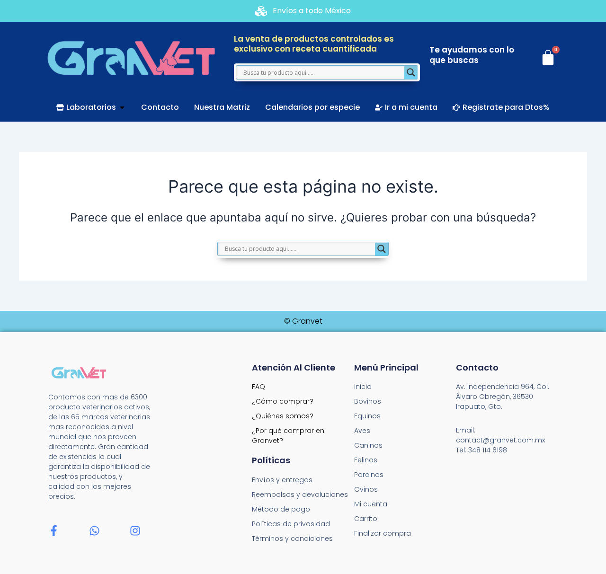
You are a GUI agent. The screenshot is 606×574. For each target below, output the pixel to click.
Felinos (365, 460)
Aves (362, 430)
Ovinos (366, 489)
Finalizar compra (382, 533)
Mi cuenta (370, 504)
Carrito (365, 518)
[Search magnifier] (411, 72)
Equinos (367, 416)
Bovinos (367, 401)
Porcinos (368, 474)
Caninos (368, 445)
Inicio (363, 386)
